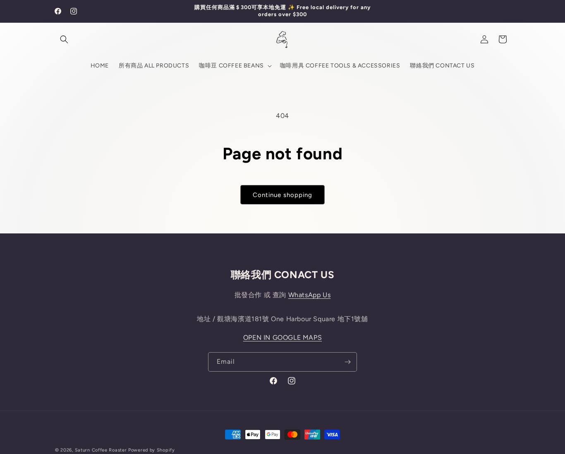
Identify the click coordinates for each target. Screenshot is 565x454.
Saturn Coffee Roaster (101, 450)
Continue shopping (282, 195)
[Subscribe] (347, 362)
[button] (64, 39)
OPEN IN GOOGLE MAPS (282, 337)
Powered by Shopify (151, 450)
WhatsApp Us (309, 295)
